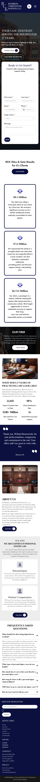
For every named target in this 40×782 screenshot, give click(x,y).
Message (7, 124)
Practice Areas (6, 729)
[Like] (29, 6)
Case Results (6, 735)
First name (8, 97)
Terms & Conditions (8, 768)
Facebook (5, 745)
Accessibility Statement (9, 772)
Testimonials (6, 733)
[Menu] (35, 6)
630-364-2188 (11, 754)
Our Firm (4, 727)
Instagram (5, 747)
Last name (25, 97)
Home (4, 725)
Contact (4, 731)
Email (6, 106)
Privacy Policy (6, 770)
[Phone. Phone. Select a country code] (25, 109)
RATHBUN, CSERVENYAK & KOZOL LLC (15, 6)
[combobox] (20, 118)
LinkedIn (4, 742)
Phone (24, 106)
